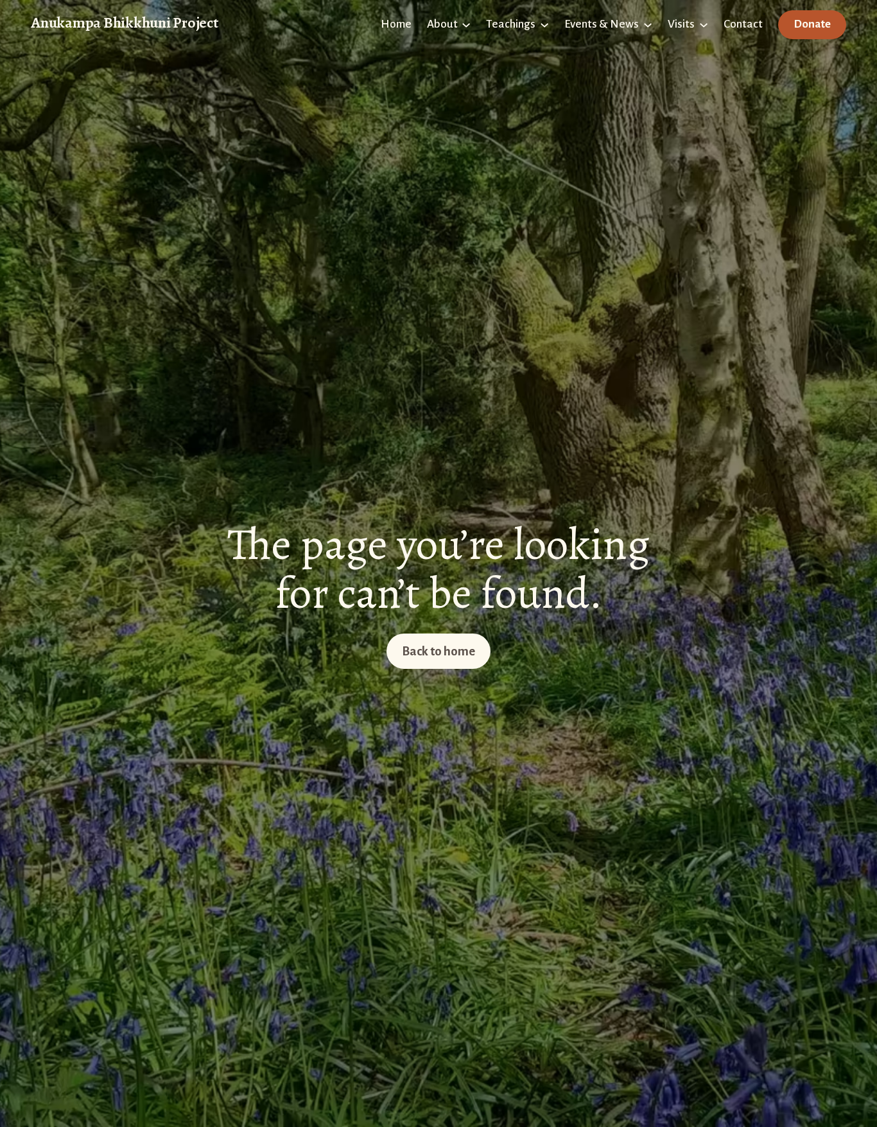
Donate (812, 24)
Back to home (438, 651)
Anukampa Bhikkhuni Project (124, 22)
